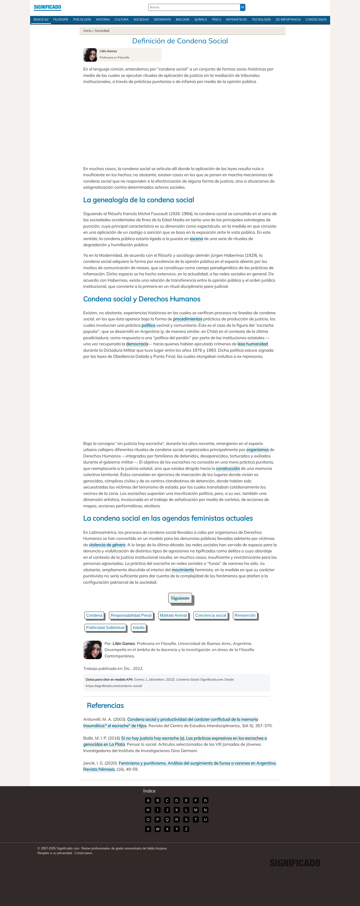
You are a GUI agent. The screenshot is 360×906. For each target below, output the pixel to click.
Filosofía (60, 19)
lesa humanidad (253, 343)
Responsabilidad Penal (131, 615)
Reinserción (245, 615)
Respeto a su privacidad (54, 853)
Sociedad (141, 19)
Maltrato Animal (173, 615)
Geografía (162, 19)
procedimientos (187, 318)
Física (216, 19)
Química (200, 19)
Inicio (87, 30)
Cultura (122, 19)
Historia (103, 19)
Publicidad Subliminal (105, 628)
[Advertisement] (180, 125)
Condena (94, 615)
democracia (137, 343)
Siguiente (180, 598)
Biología (183, 19)
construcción (228, 468)
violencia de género (107, 544)
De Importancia (288, 19)
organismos (257, 449)
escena (196, 238)
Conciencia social (210, 615)
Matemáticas (236, 19)
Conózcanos (316, 19)
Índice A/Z (41, 19)
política (148, 325)
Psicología (82, 19)
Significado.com (47, 7)
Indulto (138, 628)
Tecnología (261, 19)
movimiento (183, 569)
